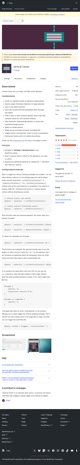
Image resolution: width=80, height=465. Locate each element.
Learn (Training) (46, 415)
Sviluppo (43, 79)
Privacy (4, 425)
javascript (74, 114)
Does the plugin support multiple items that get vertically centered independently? (17, 371)
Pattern (24, 425)
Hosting (5, 422)
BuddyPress (7, 442)
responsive (74, 118)
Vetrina (23, 415)
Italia (8, 451)
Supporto (74, 79)
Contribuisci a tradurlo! (57, 14)
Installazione (31, 79)
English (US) (74, 110)
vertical (75, 122)
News (4, 418)
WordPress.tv (47, 425)
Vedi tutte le (73, 162)
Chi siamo (5, 415)
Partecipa (63, 415)
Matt (4, 435)
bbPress (6, 438)
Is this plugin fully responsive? (12, 365)
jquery (67, 118)
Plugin (23, 422)
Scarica (74, 68)
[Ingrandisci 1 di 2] (23, 341)
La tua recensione (61, 162)
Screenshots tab (19, 140)
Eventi (62, 418)
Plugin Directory (7, 9)
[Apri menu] (77, 3)
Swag (63, 425)
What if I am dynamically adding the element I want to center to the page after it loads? (18, 378)
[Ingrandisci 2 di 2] (49, 341)
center (68, 114)
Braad (17, 70)
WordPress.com (8, 432)
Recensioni (18, 79)
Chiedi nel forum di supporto (65, 181)
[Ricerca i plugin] (23, 21)
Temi (23, 418)
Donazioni (65, 422)
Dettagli (7, 79)
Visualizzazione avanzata (64, 128)
